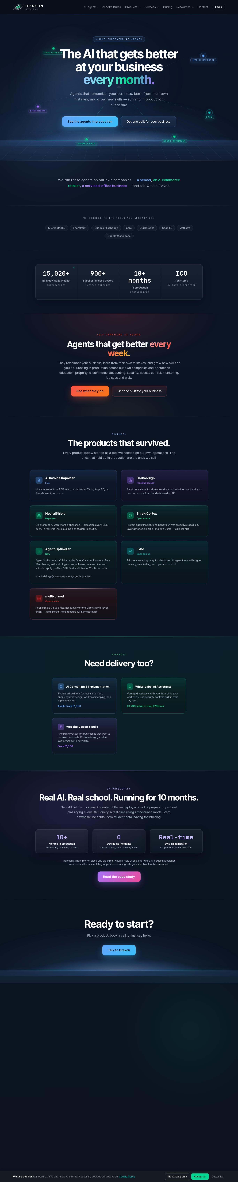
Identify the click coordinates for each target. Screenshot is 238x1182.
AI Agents (90, 7)
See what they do (89, 391)
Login (218, 6)
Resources (183, 7)
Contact (203, 7)
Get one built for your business (148, 121)
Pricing (167, 7)
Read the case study (119, 876)
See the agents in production (90, 121)
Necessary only (177, 1176)
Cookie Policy (127, 1176)
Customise (218, 1176)
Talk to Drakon (119, 950)
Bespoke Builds (111, 7)
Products (131, 7)
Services (150, 7)
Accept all (200, 1176)
